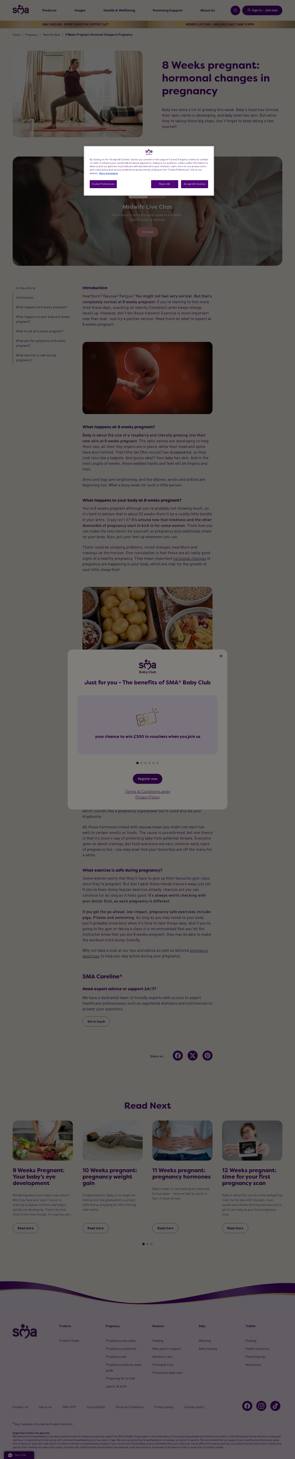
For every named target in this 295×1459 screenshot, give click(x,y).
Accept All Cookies (194, 184)
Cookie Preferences (103, 184)
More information (108, 173)
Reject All (164, 184)
